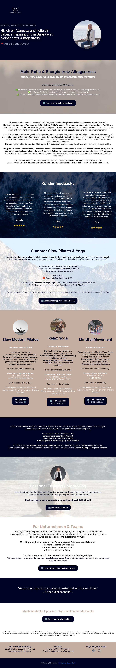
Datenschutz (71, 663)
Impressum (62, 663)
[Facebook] (93, 651)
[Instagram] (99, 651)
